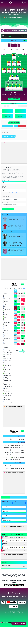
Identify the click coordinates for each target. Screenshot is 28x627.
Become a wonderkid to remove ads (15, 17)
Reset (16, 126)
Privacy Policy (8, 612)
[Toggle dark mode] (23, 2)
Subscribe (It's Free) (14, 98)
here (23, 288)
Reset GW (10, 126)
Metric (19, 105)
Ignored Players (5, 201)
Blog (22, 612)
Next (25, 40)
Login (25, 2)
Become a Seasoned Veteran (19, 185)
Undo (4, 126)
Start (17, 350)
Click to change (16, 14)
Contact (18, 612)
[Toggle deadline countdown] (8, 106)
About (13, 612)
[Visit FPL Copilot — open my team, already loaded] (14, 36)
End (24, 350)
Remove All (22, 126)
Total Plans (4, 187)
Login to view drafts (9, 136)
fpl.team (18, 611)
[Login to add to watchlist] (26, 537)
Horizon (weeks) (5, 180)
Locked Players (5, 196)
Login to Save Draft (14, 122)
